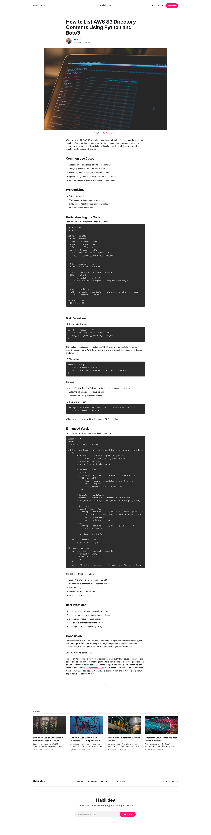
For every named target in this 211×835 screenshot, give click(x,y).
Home (35, 5)
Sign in (160, 5)
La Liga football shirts (94, 668)
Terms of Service (107, 781)
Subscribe (172, 6)
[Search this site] (153, 5)
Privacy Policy (91, 781)
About (43, 5)
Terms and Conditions (125, 781)
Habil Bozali (77, 40)
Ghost (175, 781)
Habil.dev (105, 5)
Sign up (80, 781)
